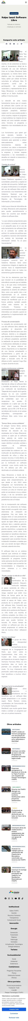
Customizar (14, 1014)
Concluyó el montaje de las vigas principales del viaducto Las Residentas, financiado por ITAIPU (19, 875)
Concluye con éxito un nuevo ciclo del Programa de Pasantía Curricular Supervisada (19, 754)
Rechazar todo (14, 1018)
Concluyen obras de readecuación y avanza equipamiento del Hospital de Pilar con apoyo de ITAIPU (19, 833)
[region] (14, 1007)
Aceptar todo (14, 1009)
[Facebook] (5, 898)
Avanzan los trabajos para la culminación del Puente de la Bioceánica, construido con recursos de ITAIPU (19, 854)
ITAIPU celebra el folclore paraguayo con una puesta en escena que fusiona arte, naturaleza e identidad (19, 736)
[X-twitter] (12, 898)
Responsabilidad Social (18, 766)
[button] (26, 2)
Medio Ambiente (16, 787)
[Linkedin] (19, 898)
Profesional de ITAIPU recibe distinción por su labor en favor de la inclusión (19, 814)
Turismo (14, 808)
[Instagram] (9, 898)
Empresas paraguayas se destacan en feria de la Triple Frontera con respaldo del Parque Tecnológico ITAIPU (19, 773)
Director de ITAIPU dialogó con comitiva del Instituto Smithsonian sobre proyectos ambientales (19, 795)
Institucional (14, 13)
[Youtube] (16, 898)
